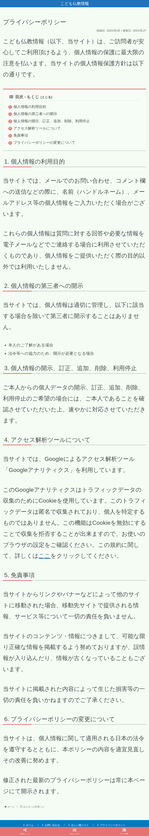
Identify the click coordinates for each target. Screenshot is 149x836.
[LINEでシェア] (108, 759)
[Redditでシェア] (41, 759)
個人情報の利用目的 (29, 107)
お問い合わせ (52, 825)
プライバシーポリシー (112, 825)
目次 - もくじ (27, 97)
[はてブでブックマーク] (74, 759)
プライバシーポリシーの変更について (44, 143)
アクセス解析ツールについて (37, 128)
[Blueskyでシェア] (58, 749)
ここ (45, 555)
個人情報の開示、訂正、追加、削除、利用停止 (51, 121)
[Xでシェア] (25, 749)
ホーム (30, 825)
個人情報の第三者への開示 (35, 114)
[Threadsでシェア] (124, 749)
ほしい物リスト (80, 825)
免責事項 (20, 135)
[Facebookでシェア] (91, 749)
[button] (74, 831)
